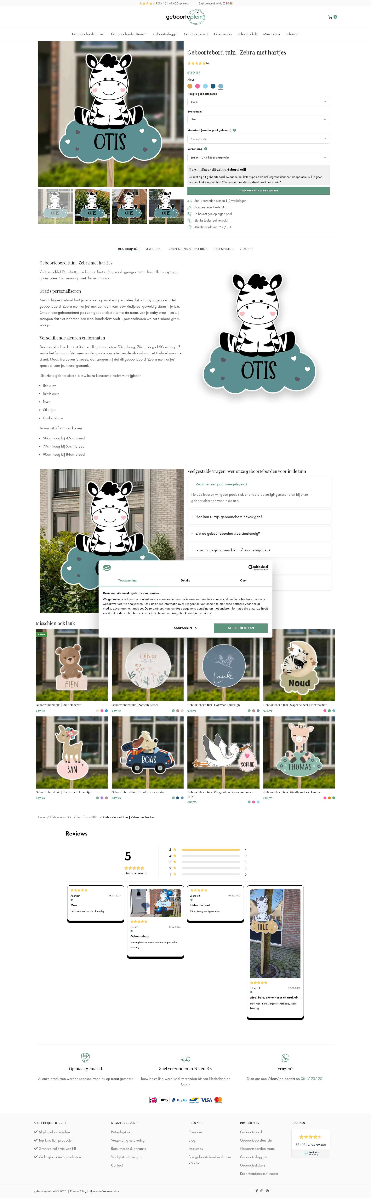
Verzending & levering (128, 1140)
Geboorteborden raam (257, 1148)
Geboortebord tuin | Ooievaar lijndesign (213, 705)
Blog (191, 1140)
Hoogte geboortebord (201, 93)
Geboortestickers (252, 1165)
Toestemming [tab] (127, 580)
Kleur (190, 79)
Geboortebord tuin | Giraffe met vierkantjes (291, 792)
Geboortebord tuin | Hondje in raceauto (138, 792)
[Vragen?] (285, 1058)
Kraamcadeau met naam (259, 1173)
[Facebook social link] (257, 1191)
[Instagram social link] (261, 1191)
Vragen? (285, 1068)
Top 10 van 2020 (87, 817)
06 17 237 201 (312, 1078)
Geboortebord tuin (61, 817)
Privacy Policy (78, 1191)
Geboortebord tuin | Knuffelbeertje (58, 705)
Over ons (195, 1132)
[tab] (129, 249)
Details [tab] (185, 580)
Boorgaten (194, 111)
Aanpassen (183, 628)
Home (41, 817)
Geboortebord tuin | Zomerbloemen (135, 705)
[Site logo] (185, 16)
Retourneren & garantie (128, 1148)
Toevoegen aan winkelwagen (258, 190)
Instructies (195, 1148)
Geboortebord (251, 1132)
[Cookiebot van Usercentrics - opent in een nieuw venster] (251, 568)
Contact (117, 1165)
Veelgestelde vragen (126, 1157)
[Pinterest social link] (267, 1191)
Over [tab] (243, 580)
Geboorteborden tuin (256, 1140)
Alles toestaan (241, 628)
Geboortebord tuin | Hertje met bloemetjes (64, 792)
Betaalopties (120, 1132)
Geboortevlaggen (253, 1157)
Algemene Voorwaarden (104, 1191)
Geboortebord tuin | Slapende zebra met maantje (295, 705)
